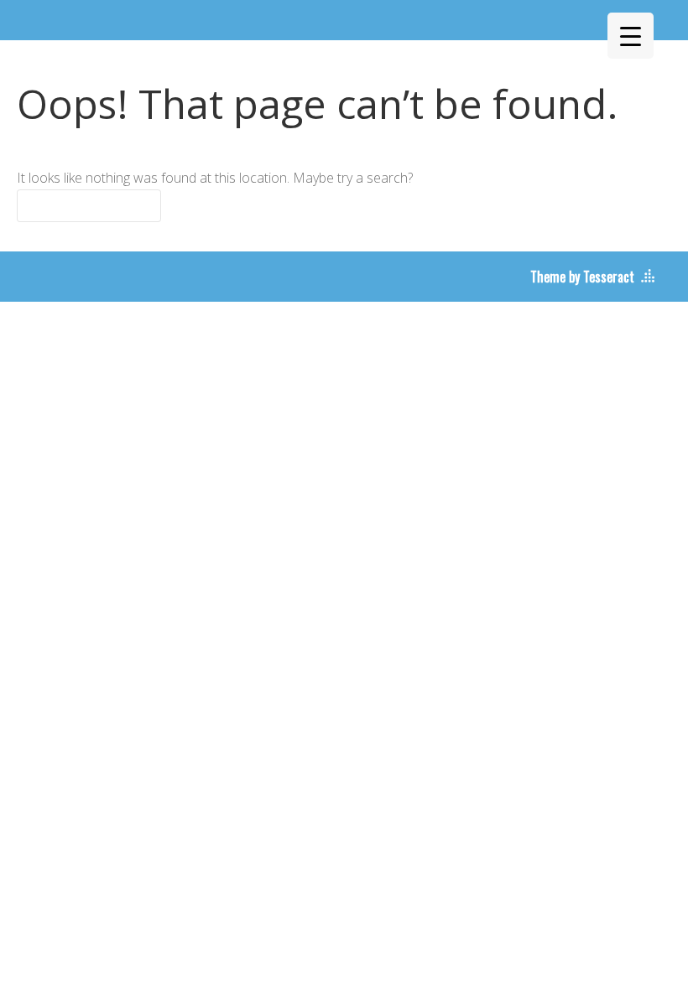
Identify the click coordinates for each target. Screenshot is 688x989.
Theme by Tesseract (582, 277)
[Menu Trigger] (630, 36)
